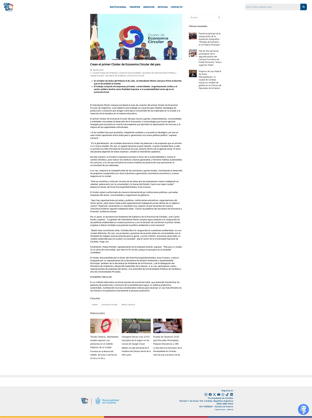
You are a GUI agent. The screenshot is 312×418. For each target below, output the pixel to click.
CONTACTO (176, 7)
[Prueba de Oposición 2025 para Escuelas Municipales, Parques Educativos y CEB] (167, 326)
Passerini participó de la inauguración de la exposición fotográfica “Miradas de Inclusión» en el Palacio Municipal (210, 39)
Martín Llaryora (128, 304)
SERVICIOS (149, 7)
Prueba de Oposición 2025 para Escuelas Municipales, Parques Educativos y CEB (166, 340)
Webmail (230, 409)
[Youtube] (219, 394)
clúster (95, 304)
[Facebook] (210, 394)
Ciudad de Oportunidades (130, 73)
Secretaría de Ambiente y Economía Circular (124, 75)
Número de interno (224, 406)
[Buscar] (205, 17)
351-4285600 (206, 406)
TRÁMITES (134, 7)
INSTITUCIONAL (118, 7)
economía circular (110, 304)
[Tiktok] (227, 394)
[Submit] (219, 17)
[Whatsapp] (223, 394)
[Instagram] (206, 394)
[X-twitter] (214, 394)
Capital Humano (220, 409)
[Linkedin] (231, 394)
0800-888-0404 (225, 403)
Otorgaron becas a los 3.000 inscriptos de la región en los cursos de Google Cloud (136, 340)
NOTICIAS (163, 7)
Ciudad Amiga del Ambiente (105, 73)
